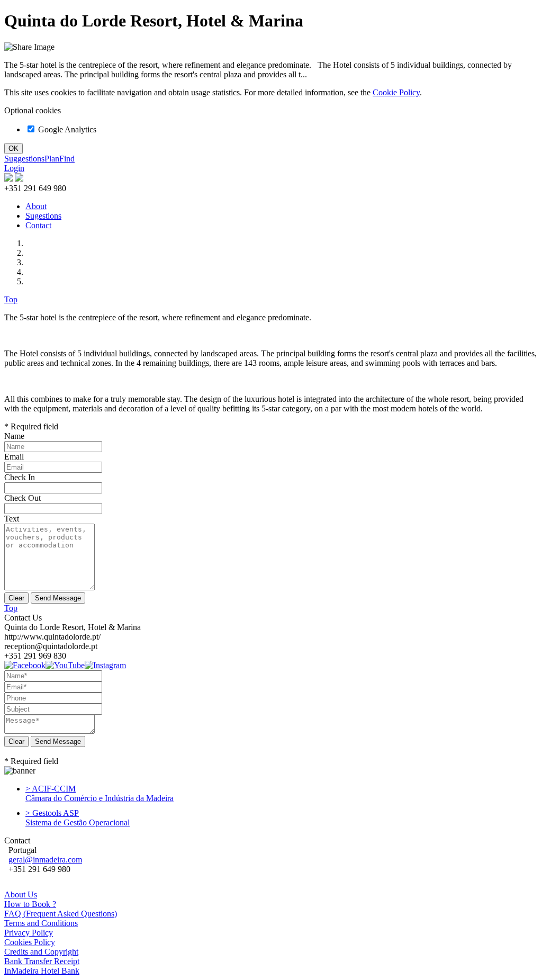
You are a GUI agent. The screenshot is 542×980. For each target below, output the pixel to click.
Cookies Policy (29, 942)
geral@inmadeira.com (45, 859)
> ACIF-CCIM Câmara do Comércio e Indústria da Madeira (99, 793)
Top (10, 299)
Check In (19, 477)
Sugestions (43, 215)
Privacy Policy (28, 932)
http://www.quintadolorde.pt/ (52, 636)
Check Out (22, 497)
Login (14, 168)
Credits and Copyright (41, 951)
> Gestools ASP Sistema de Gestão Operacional (77, 817)
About (36, 206)
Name (14, 435)
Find (67, 158)
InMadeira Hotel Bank (41, 970)
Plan (51, 158)
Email (14, 456)
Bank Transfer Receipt (41, 961)
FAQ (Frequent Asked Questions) (60, 913)
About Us (20, 894)
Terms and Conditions (41, 923)
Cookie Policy (396, 92)
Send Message (58, 741)
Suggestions (24, 158)
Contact (38, 225)
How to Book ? (30, 904)
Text (11, 518)
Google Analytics (66, 129)
